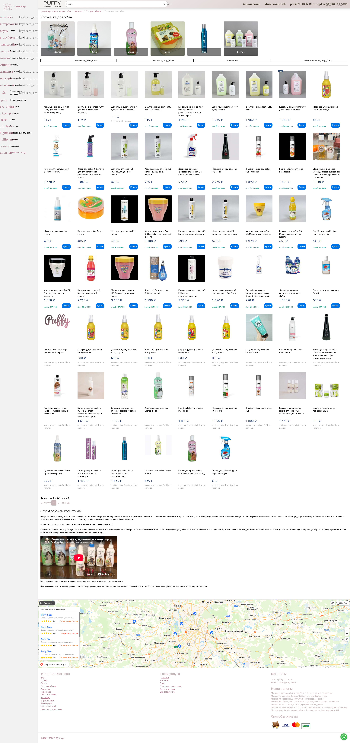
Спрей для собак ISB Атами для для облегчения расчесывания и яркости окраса (91, 173)
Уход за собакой (48, 706)
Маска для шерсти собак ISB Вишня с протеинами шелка (123, 293)
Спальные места (48, 695)
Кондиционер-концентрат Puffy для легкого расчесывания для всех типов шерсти (191, 111)
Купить (66, 125)
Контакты (164, 680)
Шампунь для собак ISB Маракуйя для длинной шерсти (290, 234)
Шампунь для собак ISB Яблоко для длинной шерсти (122, 172)
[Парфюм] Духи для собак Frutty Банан (157, 351)
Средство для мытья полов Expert (326, 291)
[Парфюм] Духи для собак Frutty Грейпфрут (325, 108)
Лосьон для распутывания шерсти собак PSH (56, 170)
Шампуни (241, 52)
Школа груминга (167, 692)
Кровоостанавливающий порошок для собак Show (224, 291)
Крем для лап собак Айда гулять (90, 232)
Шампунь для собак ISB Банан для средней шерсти (225, 232)
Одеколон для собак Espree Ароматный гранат (57, 472)
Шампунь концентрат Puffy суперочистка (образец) (124, 108)
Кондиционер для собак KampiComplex (257, 351)
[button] (302, 4)
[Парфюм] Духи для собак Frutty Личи (190, 351)
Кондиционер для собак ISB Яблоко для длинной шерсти (158, 172)
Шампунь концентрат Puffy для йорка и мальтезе (292, 108)
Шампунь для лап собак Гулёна (55, 232)
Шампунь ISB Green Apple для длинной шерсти (56, 351)
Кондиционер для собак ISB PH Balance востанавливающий (191, 293)
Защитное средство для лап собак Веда (324, 409)
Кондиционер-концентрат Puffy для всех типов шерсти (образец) (56, 110)
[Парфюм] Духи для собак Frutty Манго (224, 351)
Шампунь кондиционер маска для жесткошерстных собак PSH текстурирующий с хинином (326, 173)
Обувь (44, 683)
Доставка (164, 677)
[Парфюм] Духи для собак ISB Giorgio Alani (157, 291)
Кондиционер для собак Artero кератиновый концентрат (89, 474)
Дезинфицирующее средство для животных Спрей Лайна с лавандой (257, 293)
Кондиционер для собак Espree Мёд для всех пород (191, 472)
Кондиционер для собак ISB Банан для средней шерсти (191, 232)
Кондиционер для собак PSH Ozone (290, 351)
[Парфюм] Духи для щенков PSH (259, 409)
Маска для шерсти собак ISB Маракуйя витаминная (258, 232)
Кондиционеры (131, 52)
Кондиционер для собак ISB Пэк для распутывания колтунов (57, 293)
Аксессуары (46, 703)
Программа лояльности (170, 686)
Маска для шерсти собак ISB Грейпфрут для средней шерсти (158, 234)
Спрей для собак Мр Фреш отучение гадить (224, 472)
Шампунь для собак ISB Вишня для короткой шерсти (89, 293)
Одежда (45, 680)
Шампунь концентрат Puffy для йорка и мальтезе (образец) (91, 110)
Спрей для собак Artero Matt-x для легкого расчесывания (122, 474)
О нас (162, 683)
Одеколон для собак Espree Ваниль (158, 472)
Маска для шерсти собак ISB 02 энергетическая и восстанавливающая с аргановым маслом (325, 354)
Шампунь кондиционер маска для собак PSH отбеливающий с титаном (291, 411)
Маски (167, 52)
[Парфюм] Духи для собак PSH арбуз (224, 409)
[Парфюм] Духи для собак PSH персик (291, 170)
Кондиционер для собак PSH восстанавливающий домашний (56, 411)
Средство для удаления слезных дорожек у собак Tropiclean (123, 411)
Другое (57, 52)
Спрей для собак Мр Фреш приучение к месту (325, 232)
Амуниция (45, 689)
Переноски (46, 692)
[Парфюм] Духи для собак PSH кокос (190, 409)
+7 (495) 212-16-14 (284, 680)
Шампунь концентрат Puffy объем (259, 108)
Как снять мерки (167, 689)
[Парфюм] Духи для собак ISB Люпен (224, 170)
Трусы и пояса (47, 700)
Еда (42, 677)
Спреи (204, 52)
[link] (252, 4)
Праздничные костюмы (51, 709)
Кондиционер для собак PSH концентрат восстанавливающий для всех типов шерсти (90, 412)
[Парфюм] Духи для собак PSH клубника (258, 170)
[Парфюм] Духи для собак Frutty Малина (90, 351)
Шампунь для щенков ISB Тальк (123, 232)
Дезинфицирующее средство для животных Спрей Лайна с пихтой (190, 172)
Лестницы (45, 698)
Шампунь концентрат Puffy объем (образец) (158, 108)
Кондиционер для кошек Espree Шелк (156, 409)
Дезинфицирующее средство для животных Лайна (290, 293)
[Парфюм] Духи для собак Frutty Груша (123, 351)
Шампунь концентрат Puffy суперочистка (225, 108)
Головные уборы (48, 686)
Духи (94, 52)
